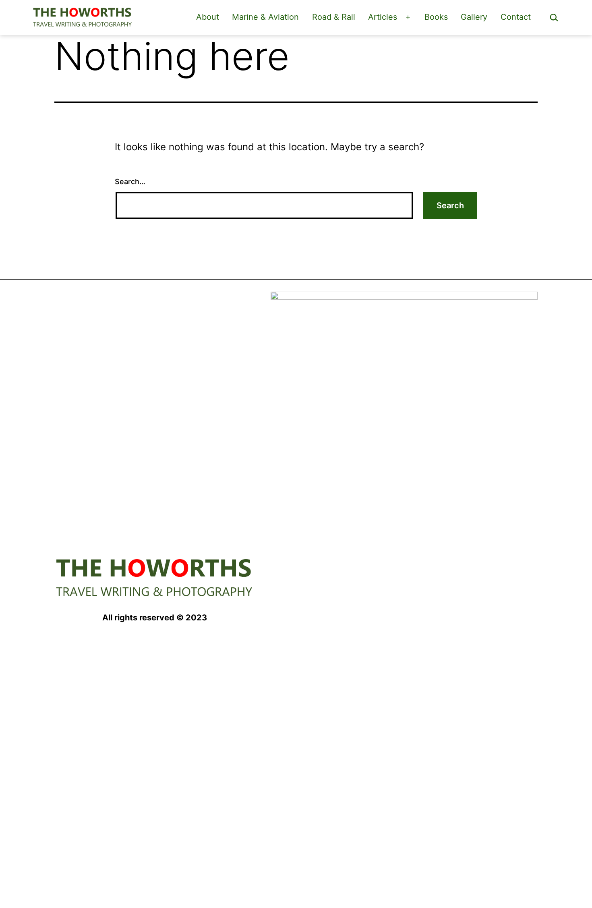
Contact (516, 17)
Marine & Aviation (265, 17)
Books (436, 17)
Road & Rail (333, 17)
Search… (130, 181)
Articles (382, 17)
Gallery (474, 17)
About (207, 17)
